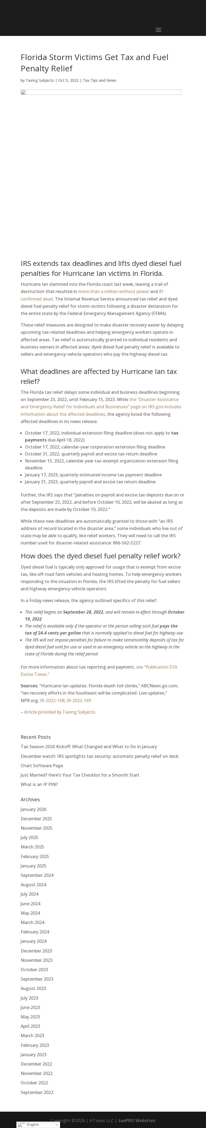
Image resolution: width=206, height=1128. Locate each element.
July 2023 (29, 998)
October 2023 (34, 970)
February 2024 (35, 932)
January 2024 (33, 941)
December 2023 (36, 951)
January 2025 (33, 866)
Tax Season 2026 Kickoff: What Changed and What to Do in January (89, 746)
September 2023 (37, 979)
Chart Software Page (42, 766)
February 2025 (35, 856)
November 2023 (37, 960)
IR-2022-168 (52, 700)
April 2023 (30, 1026)
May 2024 (30, 913)
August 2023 (33, 988)
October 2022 (34, 1083)
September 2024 (37, 875)
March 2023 (32, 1035)
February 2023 (35, 1045)
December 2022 (36, 1064)
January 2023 (33, 1055)
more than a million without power (113, 291)
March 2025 (32, 847)
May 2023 (30, 1017)
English (32, 1125)
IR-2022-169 (79, 700)
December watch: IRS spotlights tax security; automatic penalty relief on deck (100, 756)
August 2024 (33, 885)
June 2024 (30, 904)
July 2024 (29, 894)
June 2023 (30, 1007)
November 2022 (37, 1073)
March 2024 (32, 922)
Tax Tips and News (99, 80)
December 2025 (36, 819)
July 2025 (29, 837)
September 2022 (37, 1092)
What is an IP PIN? (39, 784)
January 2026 (33, 809)
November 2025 (37, 828)
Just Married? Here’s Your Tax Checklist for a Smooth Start (80, 775)
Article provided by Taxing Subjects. (60, 712)
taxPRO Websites (136, 1120)
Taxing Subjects (40, 80)
